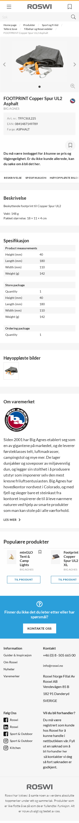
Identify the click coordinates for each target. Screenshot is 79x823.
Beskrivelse (13, 177)
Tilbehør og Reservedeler (38, 29)
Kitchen (15, 748)
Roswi (14, 720)
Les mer (10, 520)
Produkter (29, 25)
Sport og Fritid (50, 25)
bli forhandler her (55, 751)
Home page (10, 25)
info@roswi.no (53, 665)
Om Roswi (11, 662)
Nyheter (9, 669)
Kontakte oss (39, 628)
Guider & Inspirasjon (18, 655)
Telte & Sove (10, 29)
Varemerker (12, 676)
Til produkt (23, 579)
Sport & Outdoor (21, 734)
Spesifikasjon (36, 177)
